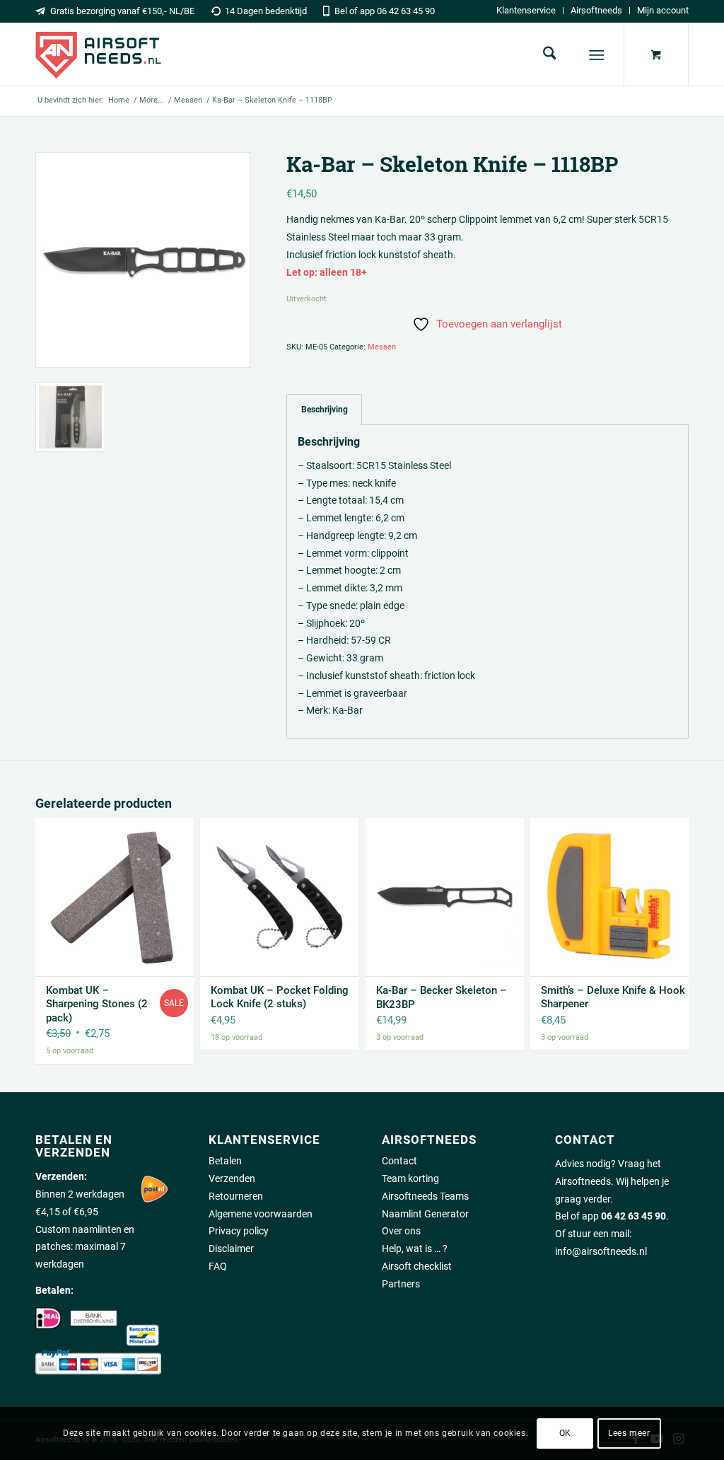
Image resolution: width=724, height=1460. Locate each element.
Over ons (401, 1230)
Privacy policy (239, 1230)
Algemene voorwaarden (261, 1213)
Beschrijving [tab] (324, 409)
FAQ (218, 1266)
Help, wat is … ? (415, 1248)
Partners (401, 1284)
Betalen (225, 1160)
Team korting (410, 1178)
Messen (382, 347)
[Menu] (597, 55)
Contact (399, 1160)
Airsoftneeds (596, 10)
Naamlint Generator (425, 1213)
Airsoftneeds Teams (425, 1196)
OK (565, 1433)
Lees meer (629, 1433)
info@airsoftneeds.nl (601, 1251)
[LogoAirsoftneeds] (98, 54)
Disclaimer (231, 1248)
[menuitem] (526, 10)
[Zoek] (550, 54)
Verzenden (232, 1178)
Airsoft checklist (417, 1266)
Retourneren (236, 1196)
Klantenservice (526, 10)
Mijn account (663, 10)
